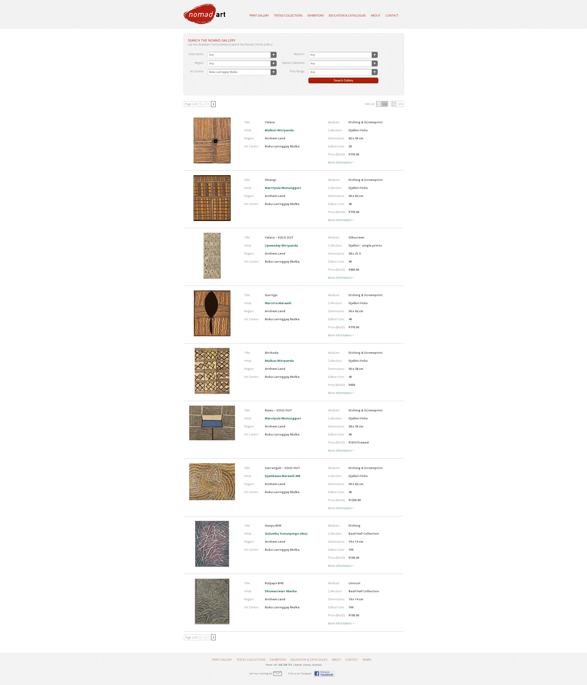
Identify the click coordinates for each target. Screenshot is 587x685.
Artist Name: (196, 54)
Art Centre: (197, 71)
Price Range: (297, 71)
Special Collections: (293, 63)
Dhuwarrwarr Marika (281, 591)
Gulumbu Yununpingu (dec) (286, 533)
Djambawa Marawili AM (282, 476)
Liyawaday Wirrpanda (281, 245)
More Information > (341, 162)
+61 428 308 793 (283, 664)
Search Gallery (343, 80)
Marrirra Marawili (278, 303)
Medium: (299, 54)
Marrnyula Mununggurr (283, 188)
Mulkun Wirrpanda (279, 130)
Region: (199, 63)
